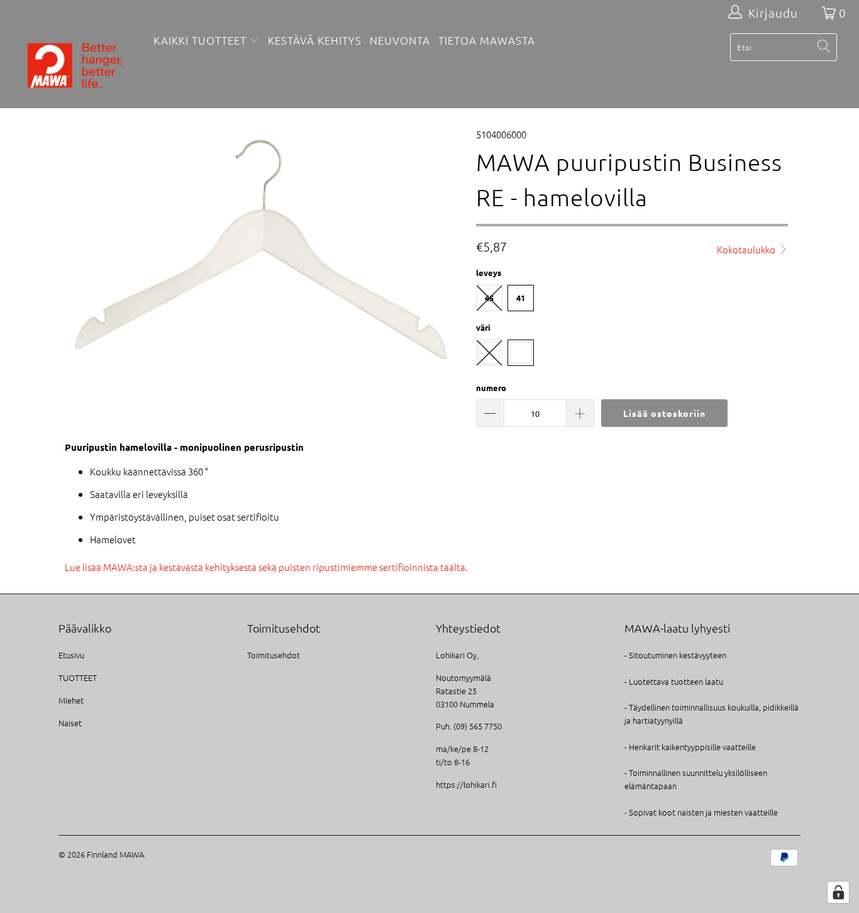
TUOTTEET (77, 677)
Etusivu (71, 655)
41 (520, 297)
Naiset (70, 723)
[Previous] (80, 250)
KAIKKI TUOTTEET (200, 40)
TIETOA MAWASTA (486, 40)
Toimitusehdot (273, 655)
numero (491, 387)
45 (489, 297)
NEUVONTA (400, 40)
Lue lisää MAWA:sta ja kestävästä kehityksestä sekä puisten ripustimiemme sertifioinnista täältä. (266, 566)
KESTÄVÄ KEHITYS (315, 40)
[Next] (441, 250)
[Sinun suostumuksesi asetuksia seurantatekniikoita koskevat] (838, 892)
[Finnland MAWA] (75, 66)
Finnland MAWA (115, 854)
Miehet (71, 700)
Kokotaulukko (747, 249)
